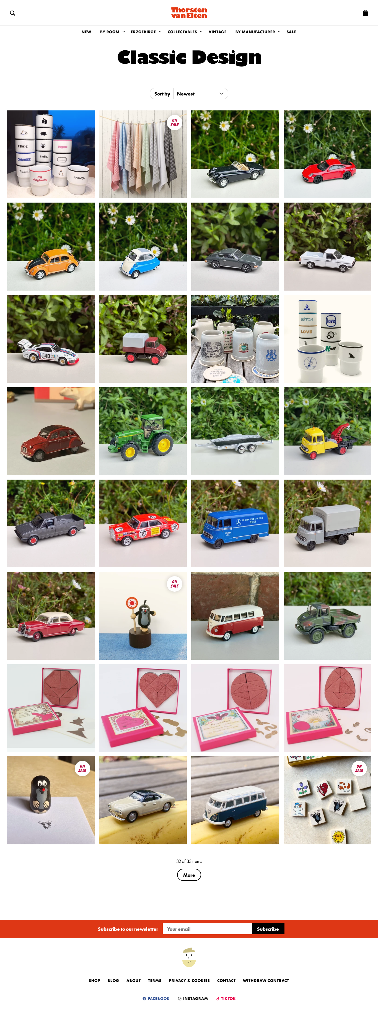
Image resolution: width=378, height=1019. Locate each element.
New (86, 31)
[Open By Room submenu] (123, 32)
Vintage (218, 31)
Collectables (182, 31)
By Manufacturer (255, 31)
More (189, 874)
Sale (291, 31)
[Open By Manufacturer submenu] (279, 32)
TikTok (228, 998)
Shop (94, 980)
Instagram (195, 998)
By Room (110, 31)
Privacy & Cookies (189, 980)
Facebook (158, 998)
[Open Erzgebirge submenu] (160, 32)
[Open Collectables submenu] (201, 32)
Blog (113, 980)
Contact (226, 980)
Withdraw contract (266, 980)
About (133, 980)
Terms (155, 980)
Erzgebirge (143, 31)
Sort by (162, 93)
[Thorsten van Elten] (189, 13)
